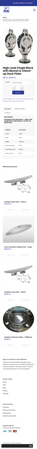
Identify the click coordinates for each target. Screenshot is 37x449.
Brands (5, 391)
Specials (5, 393)
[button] (34, 2)
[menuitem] (33, 8)
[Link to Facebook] (30, 442)
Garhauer (22, 101)
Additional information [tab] (19, 109)
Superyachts (7, 413)
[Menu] (33, 8)
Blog (4, 388)
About (5, 382)
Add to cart (18, 92)
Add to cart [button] (11, 209)
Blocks (13, 98)
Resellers (6, 407)
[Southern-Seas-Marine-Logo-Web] (15, 9)
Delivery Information (9, 410)
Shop (5, 17)
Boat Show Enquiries (9, 416)
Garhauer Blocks (27, 98)
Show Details (26, 209)
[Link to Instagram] (33, 442)
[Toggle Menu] (30, 446)
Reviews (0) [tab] (8, 113)
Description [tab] (8, 109)
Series (8, 82)
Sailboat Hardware (13, 101)
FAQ (4, 385)
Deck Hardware (19, 98)
